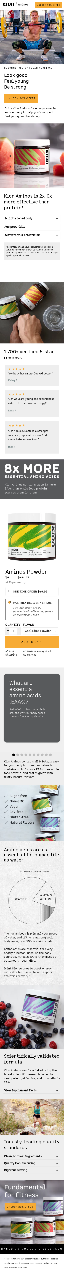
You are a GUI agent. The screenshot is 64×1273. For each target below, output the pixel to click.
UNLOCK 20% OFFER (21, 98)
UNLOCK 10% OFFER (48, 5)
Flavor (28, 625)
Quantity (12, 625)
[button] (13, 755)
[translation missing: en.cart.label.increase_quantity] (19, 631)
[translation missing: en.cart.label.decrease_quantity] (7, 631)
